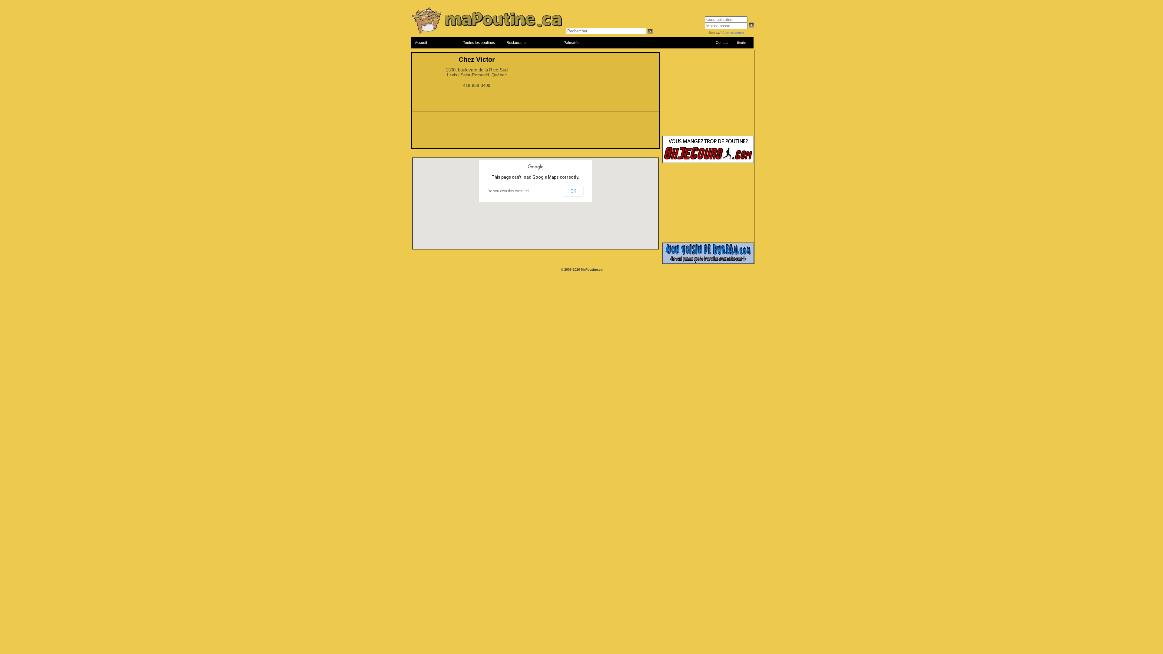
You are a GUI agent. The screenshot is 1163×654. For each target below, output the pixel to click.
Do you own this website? (508, 191)
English (742, 42)
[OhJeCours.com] (708, 162)
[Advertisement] (535, 131)
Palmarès (571, 43)
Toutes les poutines (479, 43)
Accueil (421, 43)
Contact (722, 43)
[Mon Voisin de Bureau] (708, 262)
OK (573, 191)
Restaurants (516, 43)
